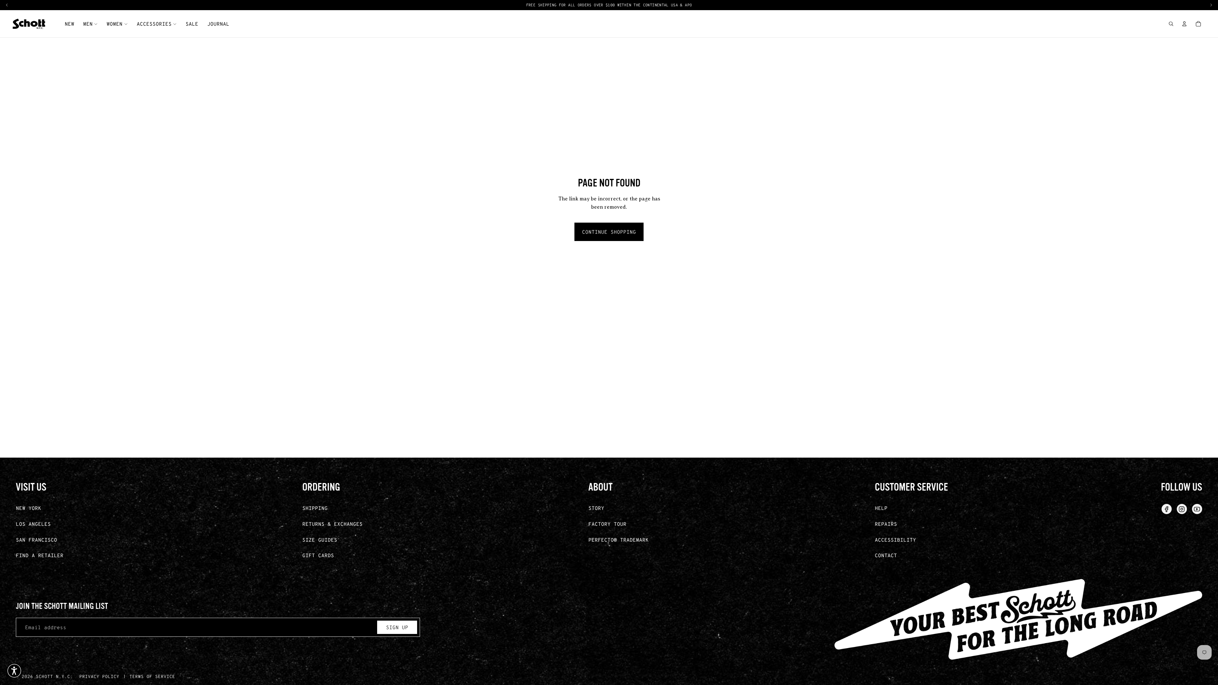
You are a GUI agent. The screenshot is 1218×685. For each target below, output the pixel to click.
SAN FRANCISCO (36, 540)
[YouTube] (1197, 509)
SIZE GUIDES (319, 540)
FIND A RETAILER (39, 555)
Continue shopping (609, 232)
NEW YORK (28, 508)
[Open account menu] (1184, 24)
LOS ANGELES (33, 524)
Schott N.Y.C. (54, 676)
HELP (881, 508)
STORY (596, 508)
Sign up (397, 627)
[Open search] (1171, 24)
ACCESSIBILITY (895, 540)
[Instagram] (1182, 509)
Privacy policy (99, 676)
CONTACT (886, 555)
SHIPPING (315, 508)
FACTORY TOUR (607, 524)
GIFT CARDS (318, 555)
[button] (14, 671)
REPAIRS (886, 524)
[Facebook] (1167, 509)
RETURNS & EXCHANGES (332, 524)
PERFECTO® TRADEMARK (618, 540)
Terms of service (152, 676)
